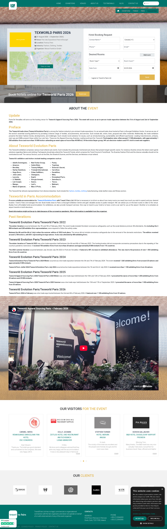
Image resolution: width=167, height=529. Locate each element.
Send (147, 77)
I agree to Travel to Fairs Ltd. (101, 79)
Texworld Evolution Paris (46, 200)
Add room (147, 55)
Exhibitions (70, 3)
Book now (82, 94)
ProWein (103, 437)
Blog (122, 3)
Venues (83, 3)
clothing (84, 191)
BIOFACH (141, 437)
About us (94, 3)
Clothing (53, 46)
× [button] (162, 489)
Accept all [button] (140, 518)
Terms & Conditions (98, 80)
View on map (45, 66)
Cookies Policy (27, 527)
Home (58, 3)
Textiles (59, 46)
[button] (80, 461)
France (135, 11)
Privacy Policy (41, 527)
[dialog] (148, 507)
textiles (77, 191)
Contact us (133, 3)
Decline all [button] (155, 518)
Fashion (46, 46)
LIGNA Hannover (25, 440)
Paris (143, 11)
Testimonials (108, 3)
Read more (136, 510)
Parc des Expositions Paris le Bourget (55, 40)
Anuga (64, 437)
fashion (71, 191)
